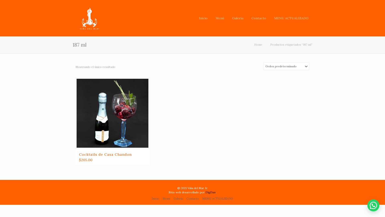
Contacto (192, 198)
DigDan (211, 192)
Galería (178, 198)
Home (258, 44)
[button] (373, 205)
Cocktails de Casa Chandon (105, 154)
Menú (166, 198)
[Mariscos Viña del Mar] (89, 15)
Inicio (155, 198)
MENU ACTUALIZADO (217, 198)
